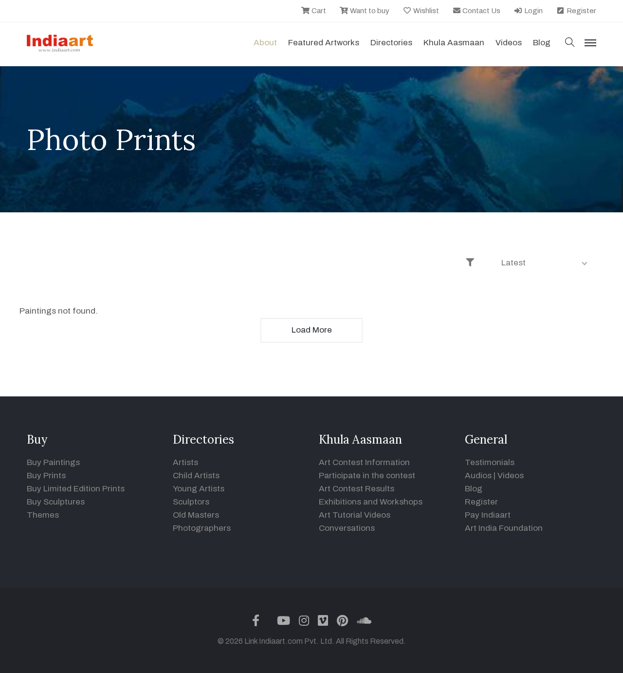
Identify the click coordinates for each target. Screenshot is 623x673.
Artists (185, 462)
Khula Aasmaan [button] (453, 42)
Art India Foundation (504, 528)
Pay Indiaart (488, 515)
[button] (570, 43)
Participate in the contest (367, 475)
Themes (43, 515)
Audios (478, 475)
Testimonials (489, 462)
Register (580, 11)
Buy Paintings (53, 462)
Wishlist (425, 11)
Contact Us (480, 11)
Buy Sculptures (56, 501)
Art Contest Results (356, 488)
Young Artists (198, 488)
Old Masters (196, 515)
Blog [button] (541, 42)
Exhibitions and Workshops (370, 501)
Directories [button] (391, 42)
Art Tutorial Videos (354, 515)
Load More (312, 330)
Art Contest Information (364, 462)
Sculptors (191, 501)
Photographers (202, 528)
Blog (473, 488)
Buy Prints (46, 475)
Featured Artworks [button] (323, 42)
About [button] (265, 42)
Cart (318, 11)
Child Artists (196, 475)
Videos (508, 42)
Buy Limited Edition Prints (76, 488)
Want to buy (368, 11)
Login (533, 11)
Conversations (347, 528)
